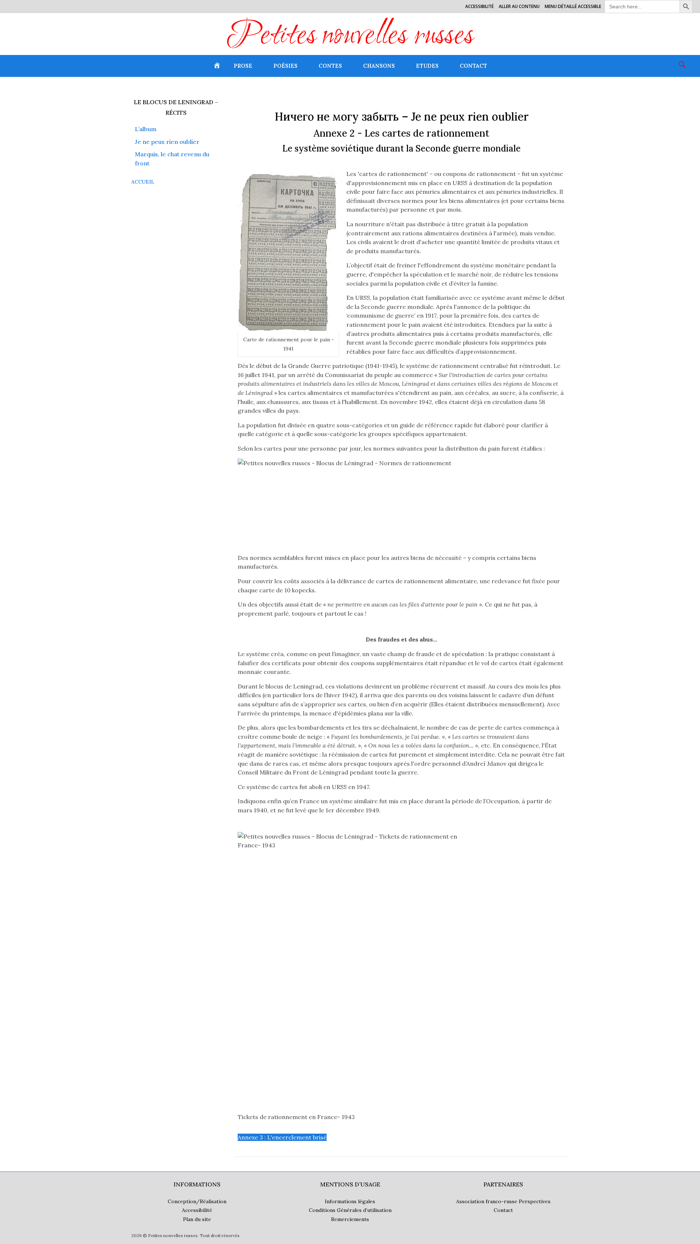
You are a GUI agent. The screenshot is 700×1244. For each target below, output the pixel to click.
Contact (473, 65)
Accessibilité (479, 6)
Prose (243, 65)
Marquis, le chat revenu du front (172, 158)
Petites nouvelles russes (350, 37)
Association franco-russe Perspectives (503, 1201)
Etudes (427, 65)
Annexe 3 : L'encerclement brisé (282, 1137)
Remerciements (350, 1219)
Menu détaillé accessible (573, 6)
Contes (330, 65)
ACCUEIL (142, 181)
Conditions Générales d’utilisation (350, 1210)
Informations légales (350, 1201)
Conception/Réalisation (197, 1201)
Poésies (285, 65)
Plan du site (197, 1219)
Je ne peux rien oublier (167, 141)
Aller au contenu (519, 6)
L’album (145, 129)
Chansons (379, 65)
